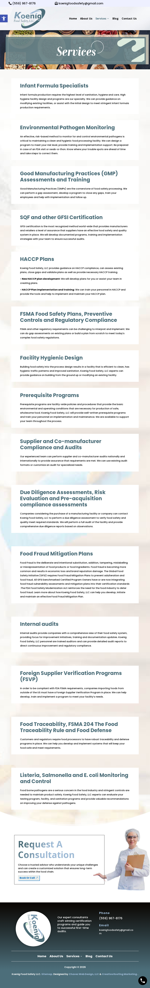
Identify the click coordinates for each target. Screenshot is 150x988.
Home (73, 18)
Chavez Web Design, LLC (84, 974)
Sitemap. (47, 974)
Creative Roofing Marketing (119, 974)
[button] (4, 18)
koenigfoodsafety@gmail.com (81, 3)
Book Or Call (27, 878)
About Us (86, 18)
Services (101, 18)
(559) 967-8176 (24, 3)
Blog (115, 18)
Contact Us (129, 18)
